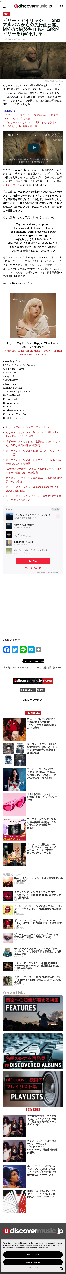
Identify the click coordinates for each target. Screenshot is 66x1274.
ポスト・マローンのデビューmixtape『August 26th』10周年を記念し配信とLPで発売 (38, 922)
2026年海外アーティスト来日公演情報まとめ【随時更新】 (38, 879)
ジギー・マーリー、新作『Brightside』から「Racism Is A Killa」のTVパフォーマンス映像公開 (38, 979)
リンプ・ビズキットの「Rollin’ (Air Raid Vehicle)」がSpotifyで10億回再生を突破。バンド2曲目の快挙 (38, 965)
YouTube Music (37, 354)
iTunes (20, 350)
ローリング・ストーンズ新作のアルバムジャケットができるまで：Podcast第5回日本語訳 (38, 908)
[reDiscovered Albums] (33, 1069)
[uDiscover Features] (33, 1031)
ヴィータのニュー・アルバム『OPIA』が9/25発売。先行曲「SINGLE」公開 (36, 935)
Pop (42, 689)
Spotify (46, 350)
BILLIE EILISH (29, 689)
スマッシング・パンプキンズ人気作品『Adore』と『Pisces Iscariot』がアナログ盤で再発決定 (37, 894)
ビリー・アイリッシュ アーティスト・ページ (31, 427)
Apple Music (33, 350)
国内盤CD (9, 350)
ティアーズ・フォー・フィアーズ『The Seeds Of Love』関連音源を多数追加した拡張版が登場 (37, 951)
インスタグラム (13, 184)
